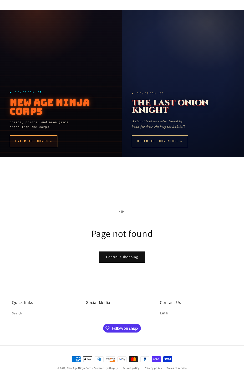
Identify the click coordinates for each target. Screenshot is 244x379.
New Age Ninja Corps (80, 368)
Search (17, 313)
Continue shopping (122, 257)
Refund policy (131, 368)
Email (164, 313)
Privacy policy (153, 368)
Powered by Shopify (105, 368)
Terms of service (177, 368)
